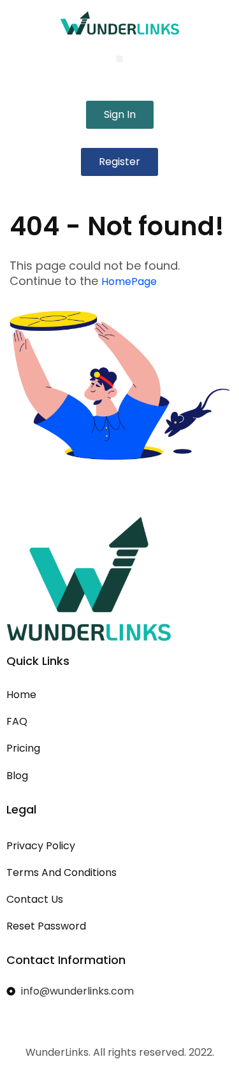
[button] (119, 58)
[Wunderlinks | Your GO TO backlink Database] (120, 23)
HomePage (129, 281)
